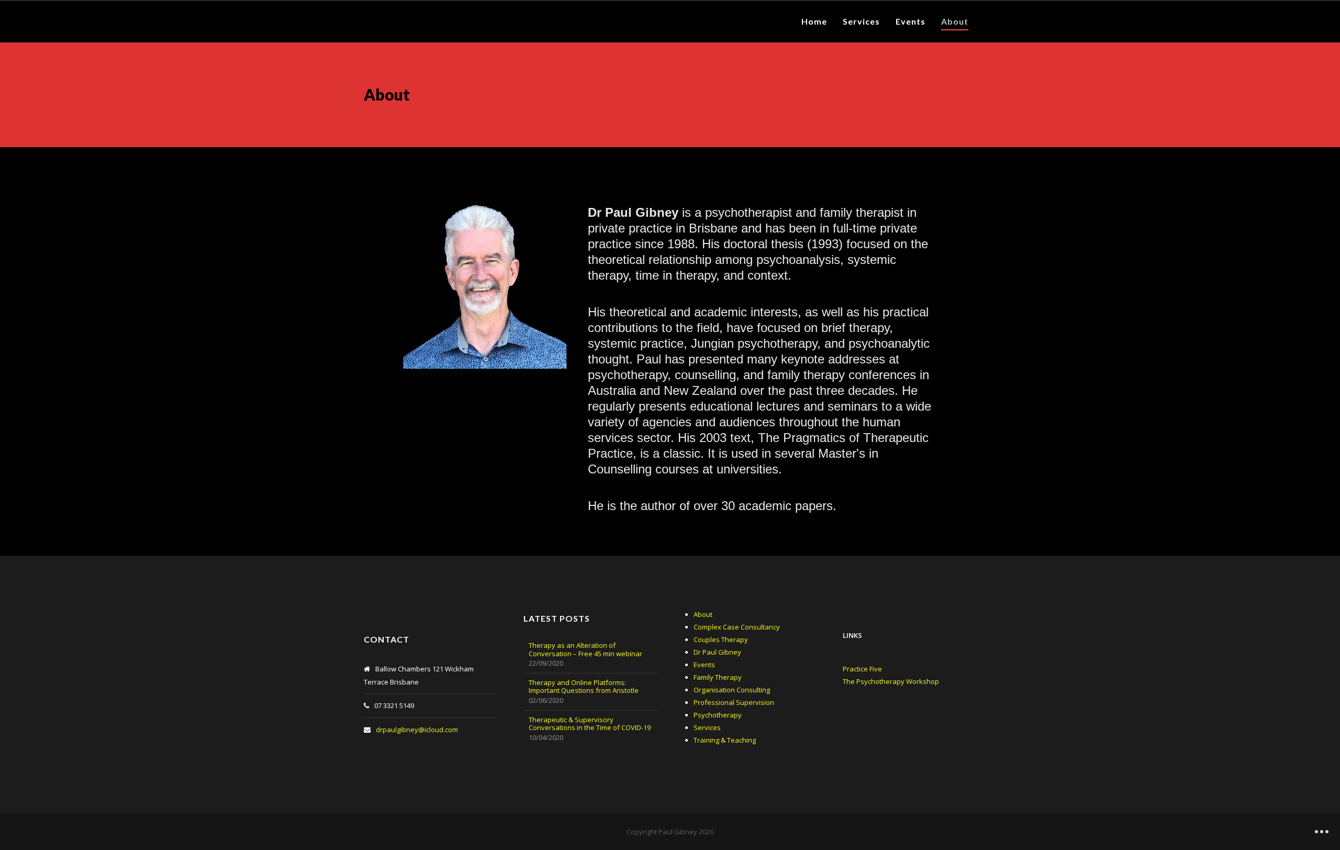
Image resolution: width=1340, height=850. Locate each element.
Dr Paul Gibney (717, 652)
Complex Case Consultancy (737, 627)
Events (704, 664)
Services (707, 727)
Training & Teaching (725, 740)
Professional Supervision (734, 702)
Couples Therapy (721, 639)
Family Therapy (718, 677)
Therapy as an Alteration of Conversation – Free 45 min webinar (585, 650)
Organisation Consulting (732, 689)
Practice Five (862, 669)
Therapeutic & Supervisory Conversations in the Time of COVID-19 (590, 724)
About (703, 614)
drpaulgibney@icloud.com (417, 729)
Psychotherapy (718, 715)
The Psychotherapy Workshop (891, 681)
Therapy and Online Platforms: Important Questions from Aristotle (584, 687)
